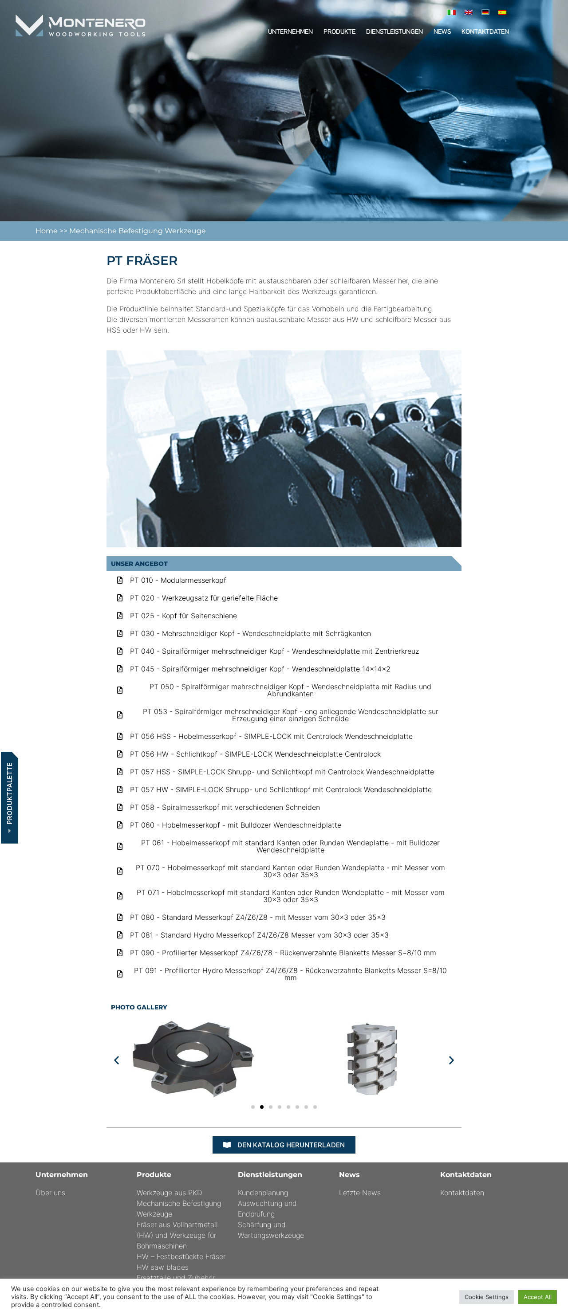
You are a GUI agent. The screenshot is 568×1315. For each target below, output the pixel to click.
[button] (116, 1059)
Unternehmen (290, 31)
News (442, 31)
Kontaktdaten (485, 31)
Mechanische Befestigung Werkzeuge (137, 231)
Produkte (339, 31)
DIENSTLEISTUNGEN (394, 31)
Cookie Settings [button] (487, 1296)
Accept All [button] (538, 1296)
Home (47, 231)
